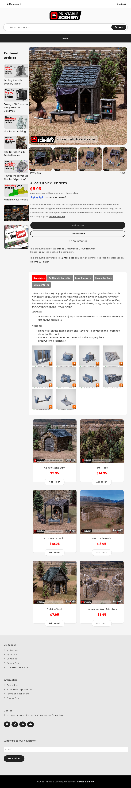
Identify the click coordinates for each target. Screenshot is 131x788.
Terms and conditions (18, 693)
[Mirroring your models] (16, 190)
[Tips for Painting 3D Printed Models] (16, 142)
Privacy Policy (13, 698)
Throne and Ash (57, 216)
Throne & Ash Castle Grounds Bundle (76, 248)
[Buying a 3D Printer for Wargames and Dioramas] (16, 95)
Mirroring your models (16, 199)
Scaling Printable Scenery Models (13, 82)
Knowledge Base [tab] (103, 278)
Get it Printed (78, 233)
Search (119, 27)
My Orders (12, 654)
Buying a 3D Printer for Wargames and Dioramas (16, 107)
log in (41, 251)
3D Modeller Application (19, 689)
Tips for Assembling (15, 131)
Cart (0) (121, 4)
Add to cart (78, 225)
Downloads (13, 658)
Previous (35, 173)
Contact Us (12, 685)
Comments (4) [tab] (41, 285)
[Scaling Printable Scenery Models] (16, 71)
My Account (15, 4)
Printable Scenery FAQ (18, 667)
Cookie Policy (13, 663)
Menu (65, 38)
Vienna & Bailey (85, 781)
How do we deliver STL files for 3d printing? (16, 177)
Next (122, 173)
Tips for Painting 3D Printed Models (14, 153)
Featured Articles (11, 55)
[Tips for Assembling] (16, 122)
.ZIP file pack (67, 257)
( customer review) (55, 197)
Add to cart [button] (54, 481)
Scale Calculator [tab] (83, 278)
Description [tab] (39, 278)
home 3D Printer (40, 261)
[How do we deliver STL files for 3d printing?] (16, 166)
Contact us (57, 715)
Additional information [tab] (60, 278)
